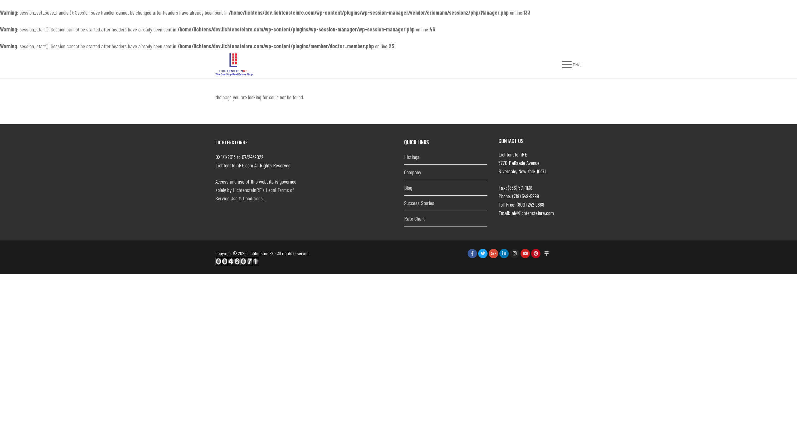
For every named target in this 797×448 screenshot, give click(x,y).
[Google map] (546, 253)
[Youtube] (525, 253)
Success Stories (419, 202)
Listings (411, 156)
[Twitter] (483, 253)
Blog (408, 187)
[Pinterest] (535, 253)
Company (412, 172)
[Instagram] (514, 253)
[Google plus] (493, 253)
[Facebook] (472, 253)
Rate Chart (414, 218)
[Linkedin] (504, 253)
